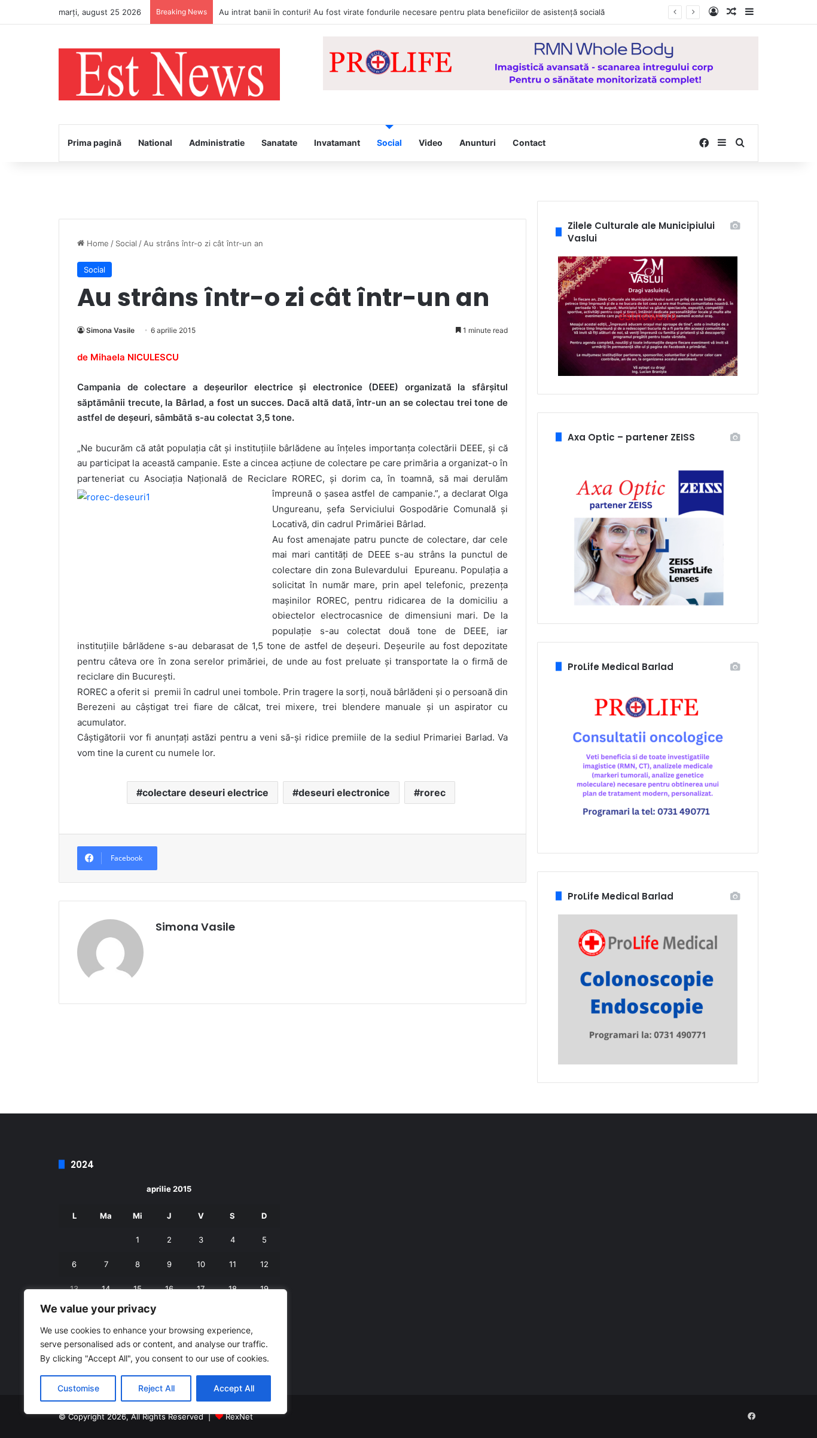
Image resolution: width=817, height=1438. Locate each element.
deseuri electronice (344, 792)
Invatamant (337, 142)
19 (264, 1288)
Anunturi (477, 142)
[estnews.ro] (169, 74)
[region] (155, 1351)
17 (201, 1288)
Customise (78, 1388)
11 (232, 1264)
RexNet (239, 1416)
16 (169, 1288)
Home (96, 243)
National (155, 142)
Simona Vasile (110, 330)
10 (201, 1264)
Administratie (217, 142)
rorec (433, 792)
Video (431, 142)
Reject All (156, 1388)
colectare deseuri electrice (205, 792)
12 (264, 1264)
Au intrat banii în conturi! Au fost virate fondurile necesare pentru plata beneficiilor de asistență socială (412, 12)
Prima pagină (94, 142)
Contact (529, 142)
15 (137, 1288)
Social (389, 142)
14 (106, 1288)
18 (232, 1288)
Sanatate (279, 142)
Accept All (234, 1388)
